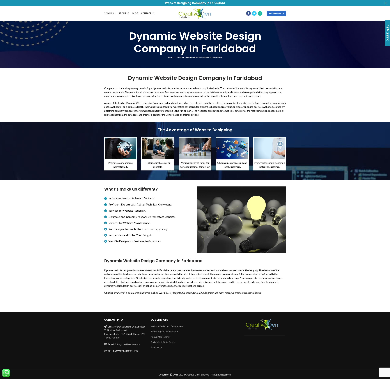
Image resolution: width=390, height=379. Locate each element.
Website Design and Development (167, 326)
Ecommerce (156, 347)
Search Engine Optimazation (164, 331)
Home (171, 57)
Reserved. (226, 374)
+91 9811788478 (276, 13)
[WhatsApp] (260, 13)
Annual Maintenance (160, 336)
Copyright (164, 374)
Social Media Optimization (163, 342)
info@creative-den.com (127, 344)
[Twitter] (254, 13)
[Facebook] (248, 13)
